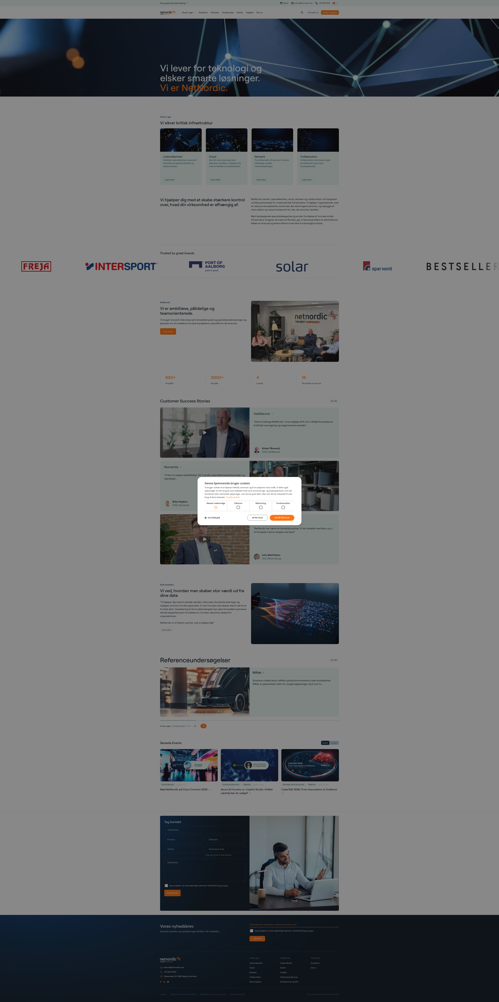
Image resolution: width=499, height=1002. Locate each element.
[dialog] (249, 501)
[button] (212, 517)
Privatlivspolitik (233, 497)
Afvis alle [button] (257, 517)
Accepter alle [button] (282, 517)
